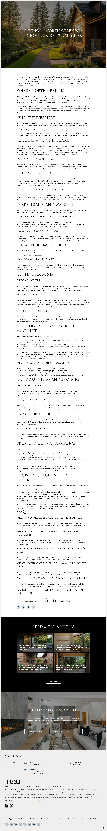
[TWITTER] (25, 824)
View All (53, 681)
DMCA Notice (94, 819)
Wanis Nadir (54, 506)
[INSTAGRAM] (11, 824)
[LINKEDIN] (16, 824)
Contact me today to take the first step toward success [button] (53, 731)
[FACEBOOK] (7, 824)
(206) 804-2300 (78, 764)
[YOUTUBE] (29, 824)
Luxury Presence (48, 819)
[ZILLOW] (38, 824)
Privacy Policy (81, 819)
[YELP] (20, 824)
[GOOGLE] (34, 824)
